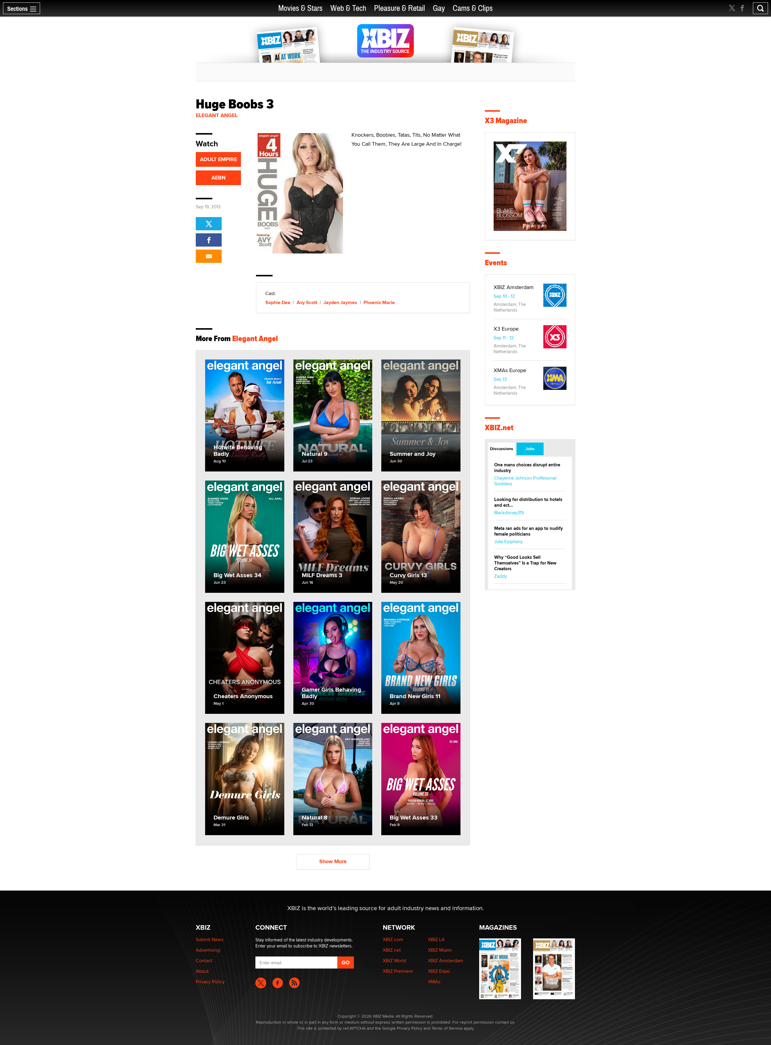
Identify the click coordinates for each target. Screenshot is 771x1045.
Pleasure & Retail (399, 8)
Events (496, 263)
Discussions (501, 449)
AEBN (218, 178)
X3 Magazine (506, 120)
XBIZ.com (393, 939)
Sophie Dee (277, 302)
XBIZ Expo (439, 971)
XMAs (434, 981)
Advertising (208, 950)
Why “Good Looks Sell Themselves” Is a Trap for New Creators (525, 563)
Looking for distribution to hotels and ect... (528, 502)
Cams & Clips (473, 8)
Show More (333, 861)
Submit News (209, 939)
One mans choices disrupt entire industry (527, 468)
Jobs (530, 449)
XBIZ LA (436, 939)
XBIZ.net (499, 428)
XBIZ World (394, 960)
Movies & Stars (300, 8)
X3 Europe (506, 328)
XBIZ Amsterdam (514, 287)
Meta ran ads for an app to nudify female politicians (528, 531)
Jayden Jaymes (340, 302)
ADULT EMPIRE (218, 159)
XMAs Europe (510, 370)
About (202, 971)
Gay (439, 8)
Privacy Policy (210, 981)
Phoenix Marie (379, 302)
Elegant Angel (217, 115)
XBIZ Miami (440, 950)
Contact (204, 960)
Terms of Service (447, 1028)
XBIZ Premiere (398, 971)
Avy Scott (307, 302)
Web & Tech (348, 8)
